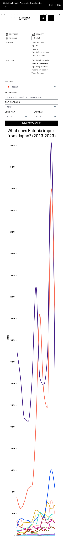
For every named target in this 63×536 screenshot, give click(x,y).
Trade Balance (38, 43)
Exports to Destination (41, 60)
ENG (59, 5)
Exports (35, 46)
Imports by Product (40, 70)
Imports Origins (38, 55)
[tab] (18, 34)
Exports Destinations (40, 52)
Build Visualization (31, 123)
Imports (35, 49)
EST (51, 5)
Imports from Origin (40, 63)
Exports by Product (39, 67)
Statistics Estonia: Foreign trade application (22, 3)
